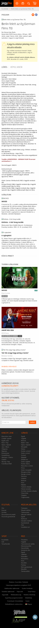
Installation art (25, 527)
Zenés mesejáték (26, 470)
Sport (4, 536)
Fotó (22, 525)
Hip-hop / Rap (6, 461)
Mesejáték (24, 447)
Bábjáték (23, 457)
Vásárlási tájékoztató (8, 591)
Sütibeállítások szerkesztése (13, 604)
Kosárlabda (5, 540)
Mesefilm (24, 569)
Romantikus (24, 558)
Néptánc (23, 485)
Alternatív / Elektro (7, 457)
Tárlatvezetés (25, 512)
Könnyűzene (5, 453)
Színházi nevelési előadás (29, 491)
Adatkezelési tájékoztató (11, 588)
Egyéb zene (5, 440)
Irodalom (23, 478)
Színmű (23, 455)
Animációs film (25, 550)
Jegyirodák (5, 595)
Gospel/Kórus (6, 455)
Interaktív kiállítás (26, 521)
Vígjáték (23, 438)
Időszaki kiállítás (26, 514)
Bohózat (23, 480)
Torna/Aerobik (6, 544)
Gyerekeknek (25, 523)
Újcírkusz (24, 476)
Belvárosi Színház (7, 356)
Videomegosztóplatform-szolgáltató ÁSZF (18, 585)
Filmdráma (24, 540)
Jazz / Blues (5, 447)
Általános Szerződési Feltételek (18, 582)
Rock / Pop (5, 443)
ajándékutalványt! (10, 386)
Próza (23, 468)
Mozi (23, 536)
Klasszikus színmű (27, 466)
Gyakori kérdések (27, 588)
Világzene (4, 449)
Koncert (4, 510)
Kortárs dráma (25, 464)
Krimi (22, 482)
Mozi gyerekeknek (26, 567)
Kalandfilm (24, 556)
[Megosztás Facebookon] (36, 14)
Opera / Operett (6, 445)
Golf (3, 542)
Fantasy (23, 565)
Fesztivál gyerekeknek (8, 516)
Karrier (28, 601)
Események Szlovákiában (15, 601)
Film (3, 508)
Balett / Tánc (25, 443)
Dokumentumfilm (26, 546)
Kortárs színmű (25, 451)
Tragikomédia (25, 497)
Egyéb (23, 436)
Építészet (24, 519)
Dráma (23, 449)
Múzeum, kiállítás (29, 505)
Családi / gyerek (6, 438)
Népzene (4, 451)
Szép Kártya (31, 591)
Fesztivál (6, 505)
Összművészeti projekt (8, 514)
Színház (24, 433)
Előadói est (24, 459)
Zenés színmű (25, 453)
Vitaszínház (24, 493)
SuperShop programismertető (14, 598)
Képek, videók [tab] (16, 67)
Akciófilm (24, 563)
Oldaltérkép (28, 598)
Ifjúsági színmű (25, 474)
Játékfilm (24, 554)
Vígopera (24, 495)
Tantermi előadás (26, 487)
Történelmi (24, 508)
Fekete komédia (26, 489)
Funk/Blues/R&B (7, 464)
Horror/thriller (25, 548)
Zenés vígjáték (25, 461)
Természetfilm (25, 571)
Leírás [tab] (4, 67)
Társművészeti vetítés (28, 544)
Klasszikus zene (7, 436)
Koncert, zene (8, 433)
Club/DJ (4, 459)
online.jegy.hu (8, 400)
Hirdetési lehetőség (29, 595)
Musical (23, 440)
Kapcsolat (20, 591)
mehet (32, 422)
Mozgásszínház (26, 472)
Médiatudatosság (16, 595)
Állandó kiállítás (26, 510)
